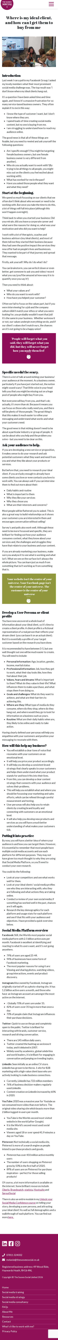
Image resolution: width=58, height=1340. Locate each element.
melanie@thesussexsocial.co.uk (22, 1259)
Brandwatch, (17, 1189)
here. (11, 1217)
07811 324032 (14, 1255)
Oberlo (6, 1189)
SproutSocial (8, 1193)
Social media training (13, 1292)
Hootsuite (39, 1189)
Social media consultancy (15, 1302)
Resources (7, 1316)
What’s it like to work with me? (18, 1326)
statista (28, 1189)
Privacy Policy (9, 1331)
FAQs (5, 1306)
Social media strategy (13, 1297)
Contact (6, 1321)
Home (5, 1287)
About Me (7, 1311)
